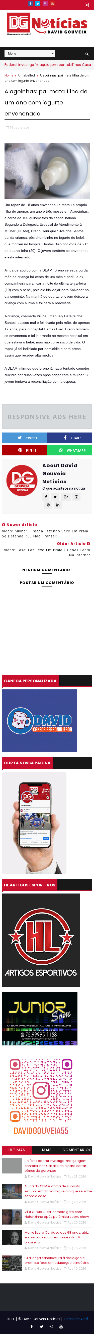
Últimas (17, 1149)
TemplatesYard (75, 1318)
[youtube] (52, 3)
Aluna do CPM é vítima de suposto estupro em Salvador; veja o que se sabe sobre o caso (58, 1191)
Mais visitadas (47, 1150)
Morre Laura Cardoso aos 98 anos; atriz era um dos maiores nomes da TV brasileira (57, 1237)
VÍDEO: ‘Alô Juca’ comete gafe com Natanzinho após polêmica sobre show (57, 1214)
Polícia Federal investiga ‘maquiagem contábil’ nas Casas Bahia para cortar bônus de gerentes (55, 1165)
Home (9, 75)
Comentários (77, 1149)
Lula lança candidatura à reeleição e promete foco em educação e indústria (57, 1260)
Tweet (32, 438)
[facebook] (30, 3)
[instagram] (45, 3)
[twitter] (37, 3)
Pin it (31, 450)
